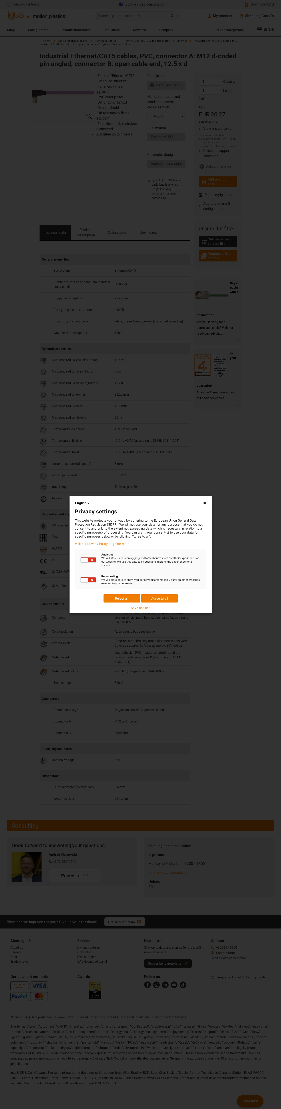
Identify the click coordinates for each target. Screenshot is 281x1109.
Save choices (140, 608)
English (81, 503)
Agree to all (159, 598)
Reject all (121, 598)
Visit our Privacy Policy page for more (102, 544)
